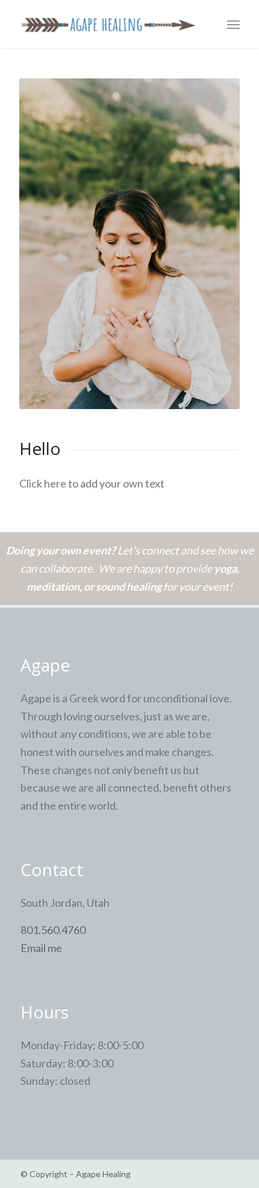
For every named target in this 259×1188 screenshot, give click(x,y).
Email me (41, 948)
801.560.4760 (53, 929)
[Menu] (233, 24)
